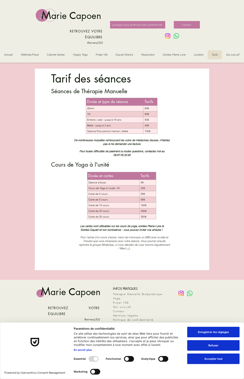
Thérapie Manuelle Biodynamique (138, 294)
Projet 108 (121, 303)
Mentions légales (125, 315)
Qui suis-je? (122, 307)
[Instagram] (167, 35)
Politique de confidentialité (133, 320)
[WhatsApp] (176, 35)
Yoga (116, 298)
